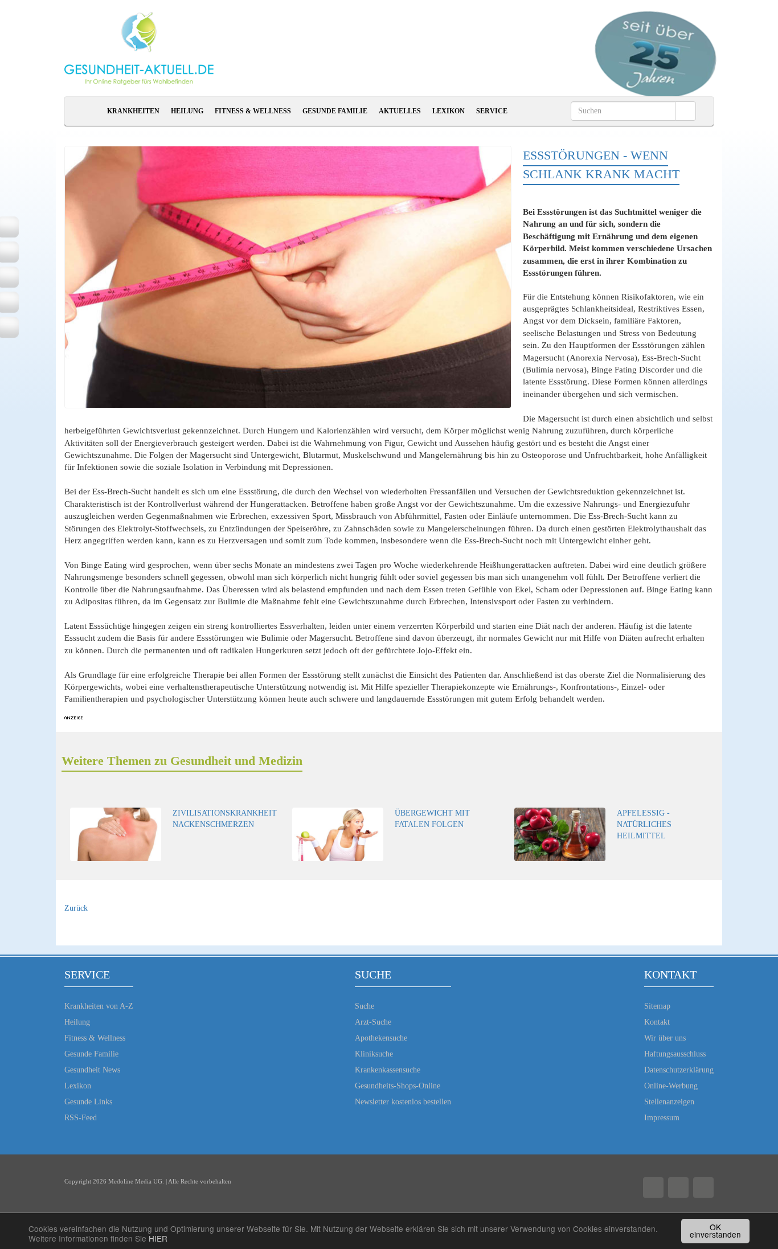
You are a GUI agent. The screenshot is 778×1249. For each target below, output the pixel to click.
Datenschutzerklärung (679, 1070)
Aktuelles (400, 111)
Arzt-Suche (373, 1022)
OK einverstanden (715, 1230)
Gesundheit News (92, 1070)
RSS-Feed (80, 1117)
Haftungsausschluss (675, 1054)
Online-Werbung (671, 1086)
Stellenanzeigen (669, 1102)
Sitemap (657, 1006)
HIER (158, 1238)
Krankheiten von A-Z (98, 1006)
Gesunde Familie (334, 111)
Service (491, 111)
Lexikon (448, 111)
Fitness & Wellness (253, 111)
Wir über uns (665, 1038)
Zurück (76, 908)
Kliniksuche (374, 1054)
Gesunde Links (88, 1102)
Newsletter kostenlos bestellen (403, 1102)
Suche (364, 1006)
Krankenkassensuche (387, 1070)
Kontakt (657, 1022)
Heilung (187, 111)
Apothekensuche (381, 1038)
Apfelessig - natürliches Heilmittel (644, 824)
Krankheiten (133, 111)
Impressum (661, 1117)
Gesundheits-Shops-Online (397, 1086)
